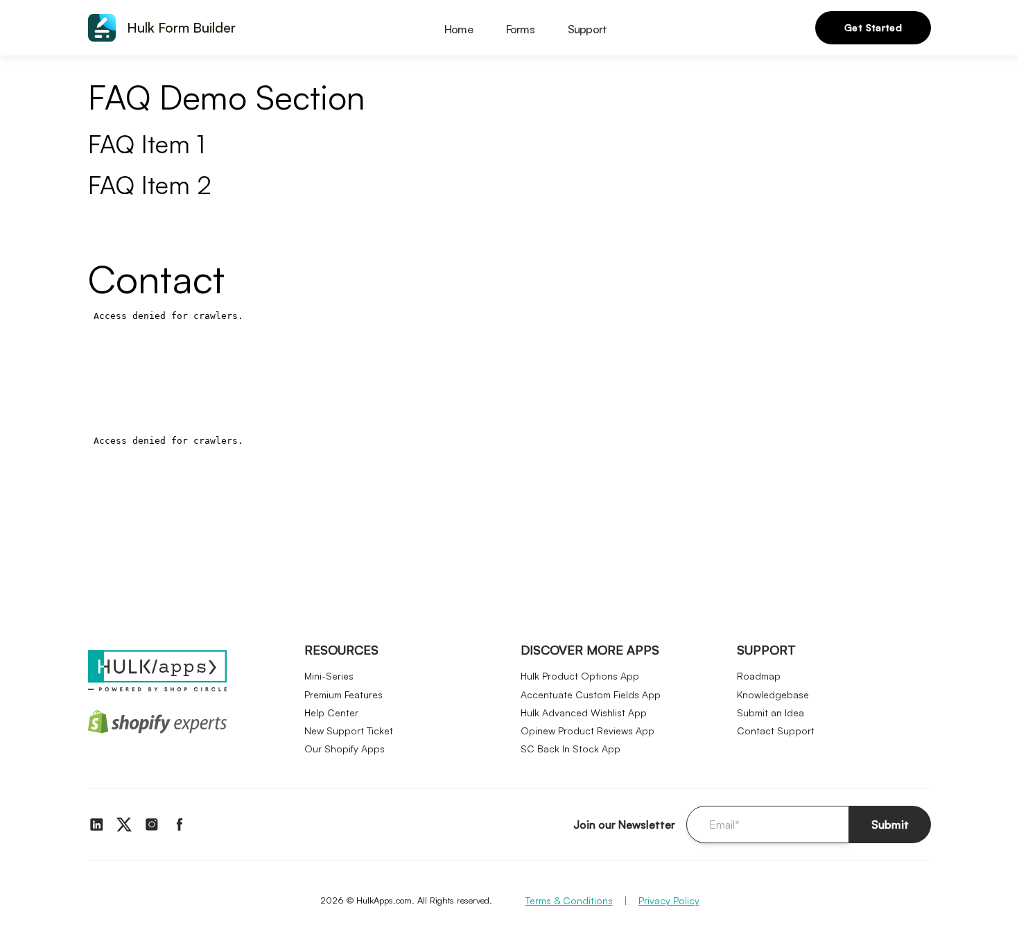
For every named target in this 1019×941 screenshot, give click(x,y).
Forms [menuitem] (520, 29)
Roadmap (759, 676)
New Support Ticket (348, 730)
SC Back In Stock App (570, 748)
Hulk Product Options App (580, 676)
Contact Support (776, 730)
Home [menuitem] (458, 29)
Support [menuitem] (587, 29)
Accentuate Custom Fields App (591, 694)
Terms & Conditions (569, 900)
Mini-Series (329, 676)
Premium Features (343, 694)
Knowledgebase (773, 694)
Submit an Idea (770, 712)
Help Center (331, 712)
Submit (890, 824)
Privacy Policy (668, 900)
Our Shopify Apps (344, 748)
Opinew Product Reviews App (587, 730)
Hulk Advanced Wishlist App (584, 712)
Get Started (873, 27)
